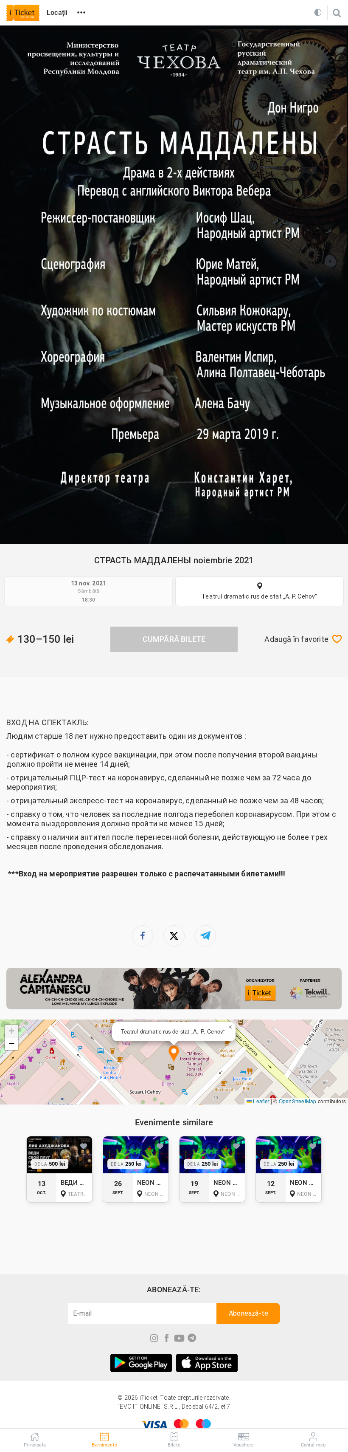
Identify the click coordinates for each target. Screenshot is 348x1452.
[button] (173, 1054)
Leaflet (260, 1101)
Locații (57, 12)
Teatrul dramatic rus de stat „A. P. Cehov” (259, 596)
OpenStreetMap (298, 1101)
